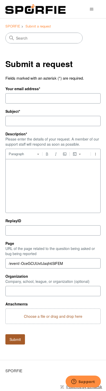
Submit (15, 339)
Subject (12, 111)
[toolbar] (53, 154)
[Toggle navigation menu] (91, 9)
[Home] (35, 9)
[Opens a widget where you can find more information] (83, 382)
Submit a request (38, 26)
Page (9, 243)
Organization (16, 276)
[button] (53, 316)
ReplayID (13, 220)
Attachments (16, 303)
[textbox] (53, 186)
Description (16, 133)
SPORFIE (12, 26)
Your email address (22, 88)
